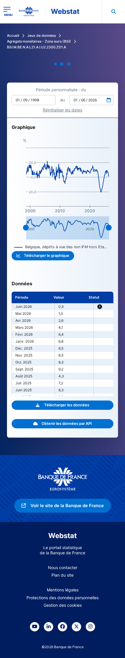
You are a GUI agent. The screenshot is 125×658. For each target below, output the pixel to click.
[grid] (62, 344)
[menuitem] (113, 11)
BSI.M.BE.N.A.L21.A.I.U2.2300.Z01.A (36, 47)
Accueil (13, 35)
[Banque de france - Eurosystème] (31, 11)
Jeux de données (41, 35)
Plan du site (62, 575)
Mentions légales (62, 589)
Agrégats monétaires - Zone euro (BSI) (39, 41)
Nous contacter (62, 567)
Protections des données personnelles (62, 597)
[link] (62, 506)
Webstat (65, 11)
